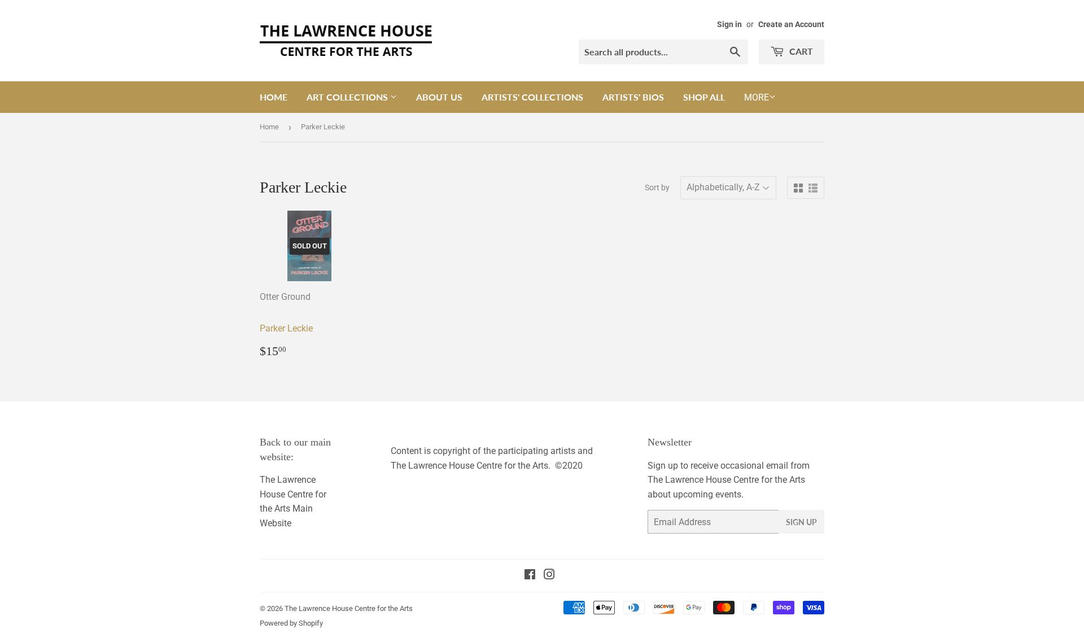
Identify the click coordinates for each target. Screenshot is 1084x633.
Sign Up (801, 522)
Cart (800, 51)
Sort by (657, 187)
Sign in (729, 24)
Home (273, 96)
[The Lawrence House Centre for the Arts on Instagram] (549, 575)
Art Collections (348, 96)
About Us (439, 96)
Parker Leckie (286, 328)
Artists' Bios (633, 96)
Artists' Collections (532, 96)
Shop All (704, 96)
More (756, 97)
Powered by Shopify (291, 623)
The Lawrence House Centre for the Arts (349, 608)
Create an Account (791, 24)
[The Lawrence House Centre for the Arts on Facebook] (530, 575)
